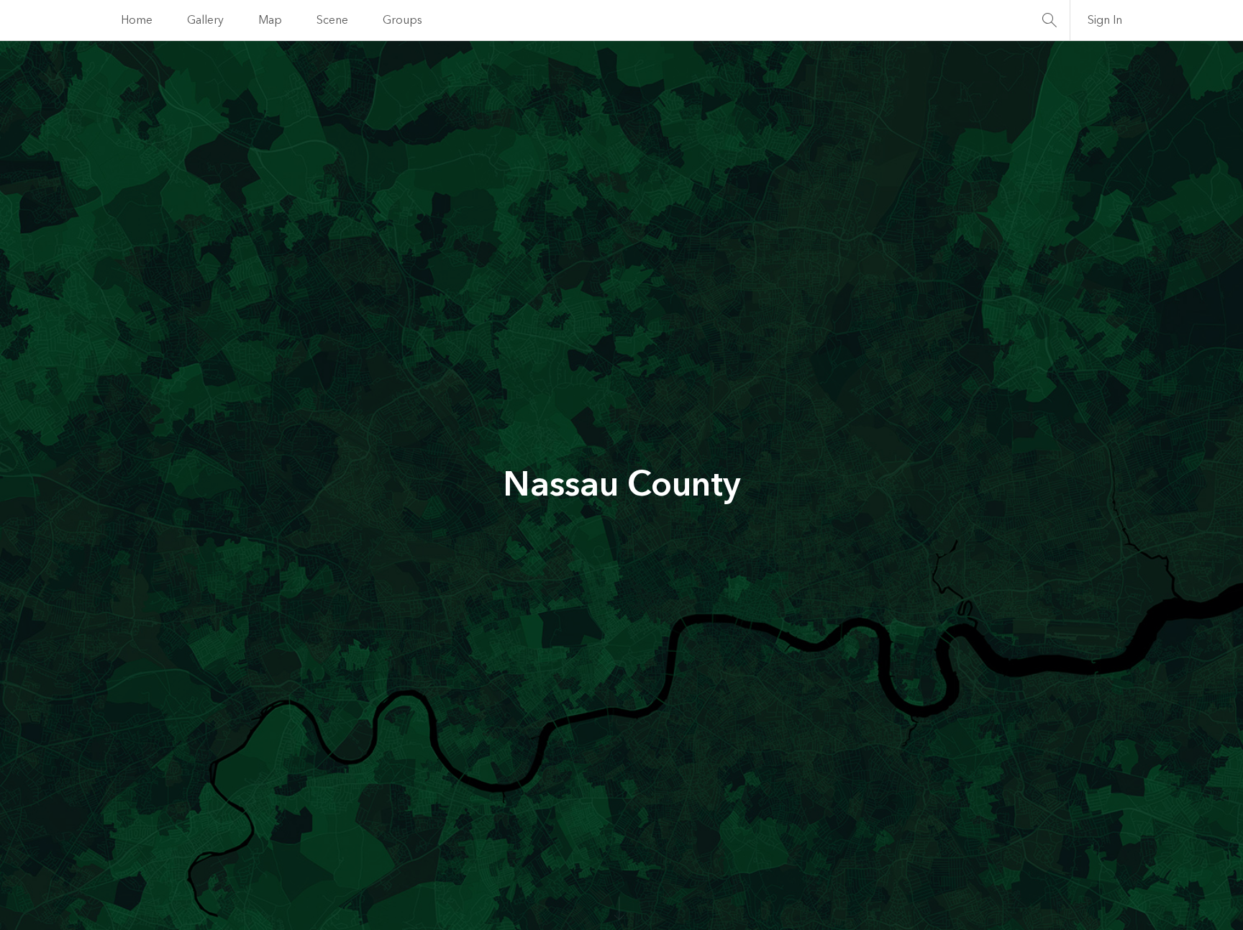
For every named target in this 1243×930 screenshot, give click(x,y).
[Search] (1049, 20)
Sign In (1105, 20)
